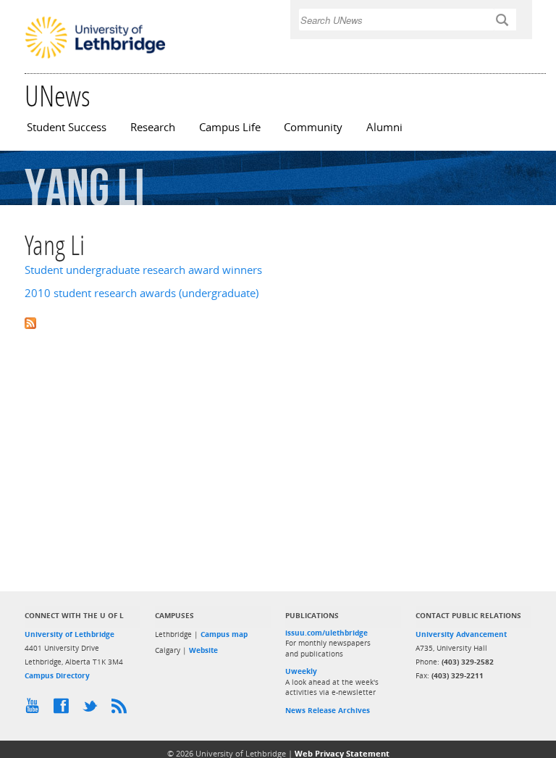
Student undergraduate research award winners (143, 270)
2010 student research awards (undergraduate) (141, 293)
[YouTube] (35, 709)
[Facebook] (64, 709)
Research (152, 127)
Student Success (66, 127)
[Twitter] (93, 709)
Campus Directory (57, 675)
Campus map (224, 634)
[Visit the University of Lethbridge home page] (95, 57)
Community (313, 127)
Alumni (384, 127)
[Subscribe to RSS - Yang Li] (278, 322)
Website (203, 650)
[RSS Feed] (122, 709)
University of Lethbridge (69, 634)
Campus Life (230, 127)
